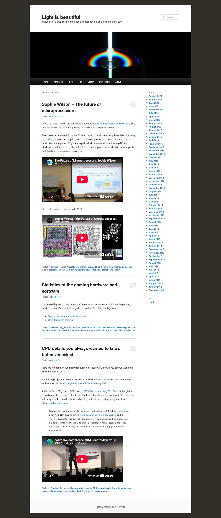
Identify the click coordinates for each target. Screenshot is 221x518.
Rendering (58, 81)
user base (112, 330)
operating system (123, 327)
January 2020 (155, 123)
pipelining (130, 135)
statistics (74, 330)
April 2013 (154, 235)
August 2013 (155, 221)
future (105, 266)
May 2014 (153, 201)
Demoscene (104, 81)
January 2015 (155, 174)
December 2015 (156, 147)
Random (54, 327)
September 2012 (157, 259)
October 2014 (155, 184)
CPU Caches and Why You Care (100, 391)
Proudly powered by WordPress (110, 506)
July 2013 (153, 225)
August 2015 (155, 157)
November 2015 (156, 150)
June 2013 (154, 228)
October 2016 (155, 136)
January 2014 (155, 208)
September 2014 (157, 187)
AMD (69, 327)
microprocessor (54, 269)
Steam (83, 330)
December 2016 (156, 133)
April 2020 (154, 116)
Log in (152, 302)
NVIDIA (110, 327)
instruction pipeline (123, 266)
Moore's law (68, 269)
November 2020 (156, 109)
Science (54, 266)
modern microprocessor (53, 490)
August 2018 (155, 126)
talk (94, 269)
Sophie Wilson (121, 123)
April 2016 (154, 140)
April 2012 (154, 276)
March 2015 (154, 171)
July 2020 (153, 112)
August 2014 (155, 191)
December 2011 (156, 290)
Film (80, 81)
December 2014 (156, 177)
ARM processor (104, 123)
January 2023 (155, 99)
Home (45, 81)
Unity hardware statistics (61, 319)
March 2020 (154, 119)
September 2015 (157, 153)
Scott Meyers (83, 490)
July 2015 (153, 160)
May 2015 (153, 167)
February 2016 (156, 143)
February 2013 (156, 242)
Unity (104, 330)
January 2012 (155, 286)
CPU (100, 266)
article (82, 488)
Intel (44, 269)
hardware (91, 327)
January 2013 (155, 245)
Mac (104, 327)
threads (97, 330)
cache (89, 488)
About (118, 81)
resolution (55, 330)
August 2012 (155, 262)
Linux (98, 327)
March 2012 (154, 279)
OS (133, 327)
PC (43, 330)
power (88, 269)
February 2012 (156, 283)
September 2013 (157, 218)
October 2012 (155, 256)
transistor (101, 269)
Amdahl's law (73, 266)
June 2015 (154, 164)
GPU (84, 327)
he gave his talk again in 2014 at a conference (93, 414)
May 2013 (153, 232)
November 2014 (156, 181)
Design (91, 81)
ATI (73, 327)
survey (90, 330)
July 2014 (153, 194)
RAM (48, 330)
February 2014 (156, 205)
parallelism (47, 139)
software (65, 330)
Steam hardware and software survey (68, 316)
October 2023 (155, 96)
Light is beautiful (61, 16)
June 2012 (154, 269)
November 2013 (156, 215)
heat (111, 266)
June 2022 (154, 102)
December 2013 (156, 211)
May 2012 (153, 273)
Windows (122, 330)
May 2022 (153, 106)
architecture (85, 266)
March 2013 (154, 239)
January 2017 (155, 130)
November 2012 (156, 252)
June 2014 (154, 198)
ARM (94, 266)
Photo (70, 81)
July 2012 (153, 266)
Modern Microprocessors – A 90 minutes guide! (81, 383)
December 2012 (156, 249)
